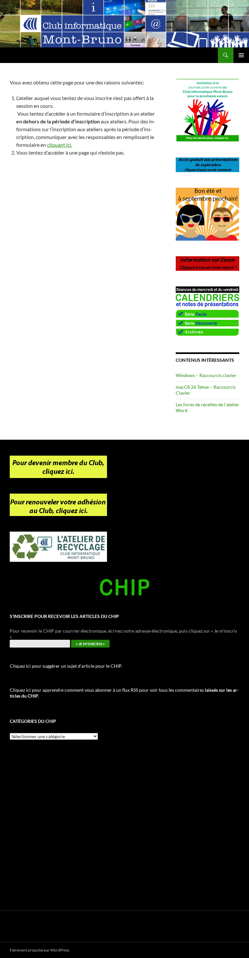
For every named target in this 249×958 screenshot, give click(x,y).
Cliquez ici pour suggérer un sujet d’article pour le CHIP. (66, 666)
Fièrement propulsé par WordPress (39, 950)
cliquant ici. (59, 145)
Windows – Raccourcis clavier (206, 375)
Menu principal (241, 55)
